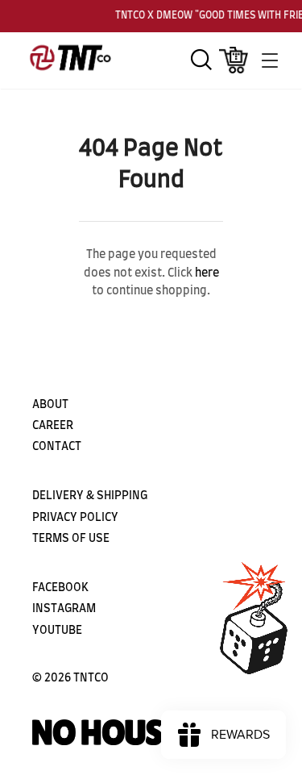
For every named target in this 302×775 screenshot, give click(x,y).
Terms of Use (71, 538)
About (50, 404)
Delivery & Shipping (89, 496)
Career (52, 425)
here (207, 273)
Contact (56, 446)
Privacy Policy (75, 517)
